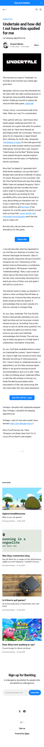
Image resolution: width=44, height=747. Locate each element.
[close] (41, 3)
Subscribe (22, 239)
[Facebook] (24, 711)
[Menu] (40, 9)
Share (36, 45)
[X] (20, 711)
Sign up (22, 728)
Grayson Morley (16, 44)
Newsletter (7, 19)
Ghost (27, 734)
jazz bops (25, 207)
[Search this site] (36, 9)
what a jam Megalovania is (21, 423)
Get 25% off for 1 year (22, 397)
